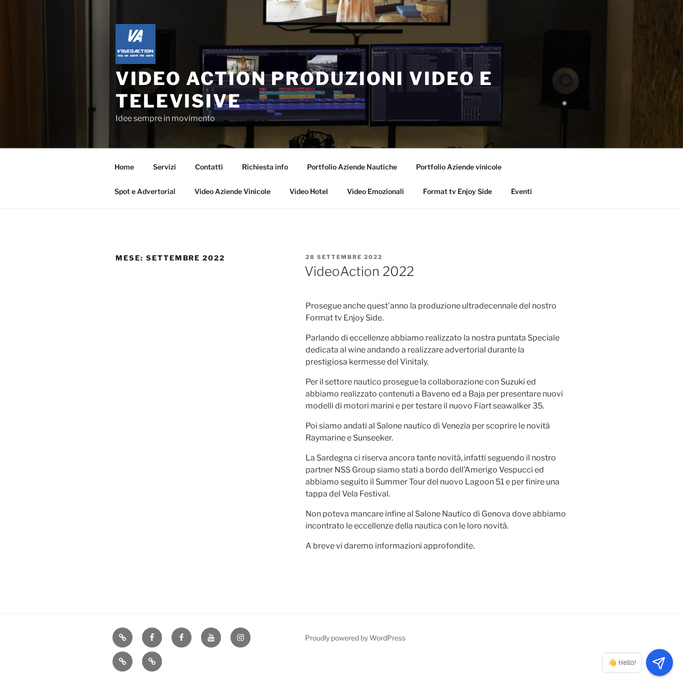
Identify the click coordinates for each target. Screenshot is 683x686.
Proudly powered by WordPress (355, 638)
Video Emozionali (375, 191)
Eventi (521, 191)
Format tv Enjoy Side (457, 191)
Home (124, 166)
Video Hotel (309, 191)
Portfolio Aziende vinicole (459, 166)
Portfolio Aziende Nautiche (352, 166)
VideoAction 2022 (359, 271)
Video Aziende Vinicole (232, 191)
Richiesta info (265, 166)
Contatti (209, 166)
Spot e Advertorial (145, 191)
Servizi (164, 166)
